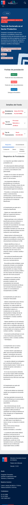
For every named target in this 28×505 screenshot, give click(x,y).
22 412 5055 (4, 496)
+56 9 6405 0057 (5, 498)
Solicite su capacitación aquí (8, 476)
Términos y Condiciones (7, 478)
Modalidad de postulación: (14, 112)
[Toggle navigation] (3, 6)
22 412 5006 (4, 494)
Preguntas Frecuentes (7, 474)
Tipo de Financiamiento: (14, 134)
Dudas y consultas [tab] (21, 150)
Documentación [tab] (20, 144)
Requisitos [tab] (8, 144)
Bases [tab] (14, 149)
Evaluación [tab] (6, 149)
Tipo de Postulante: (12, 123)
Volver (7, 13)
